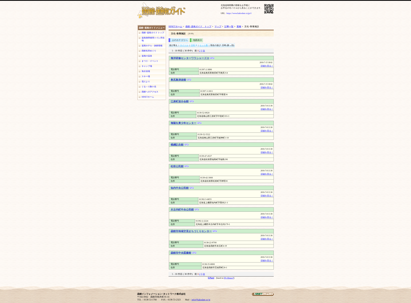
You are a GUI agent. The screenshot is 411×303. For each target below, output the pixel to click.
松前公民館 (177, 166)
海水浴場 (146, 71)
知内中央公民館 (180, 188)
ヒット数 (204, 45)
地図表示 (197, 40)
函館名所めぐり (149, 51)
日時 (193, 45)
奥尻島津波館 (178, 79)
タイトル (184, 45)
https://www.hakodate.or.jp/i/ (239, 13)
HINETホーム (148, 97)
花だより (146, 81)
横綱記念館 (177, 144)
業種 (239, 26)
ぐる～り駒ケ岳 (149, 86)
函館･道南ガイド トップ (153, 32)
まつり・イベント (150, 61)
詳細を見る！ (267, 66)
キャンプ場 (147, 66)
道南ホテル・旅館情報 (152, 45)
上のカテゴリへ (180, 40)
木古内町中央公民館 (182, 209)
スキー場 (146, 76)
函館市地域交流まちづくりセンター (191, 231)
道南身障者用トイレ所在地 (153, 39)
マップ (217, 26)
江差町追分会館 (180, 101)
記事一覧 (228, 26)
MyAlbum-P (229, 278)
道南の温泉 (147, 56)
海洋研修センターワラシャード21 (190, 58)
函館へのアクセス (150, 92)
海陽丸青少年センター (183, 123)
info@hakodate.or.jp (201, 300)
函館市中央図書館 (181, 252)
